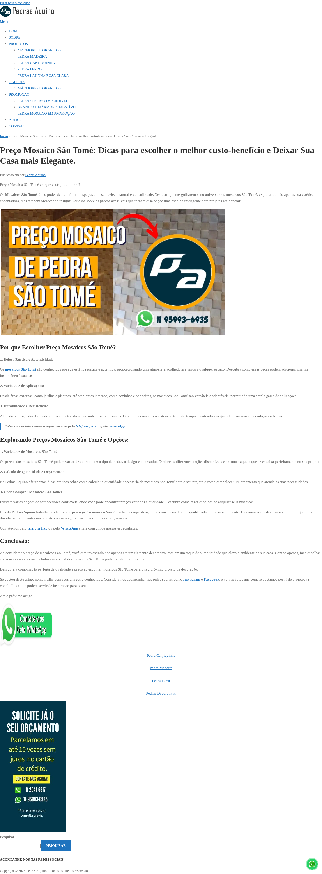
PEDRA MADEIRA (32, 56)
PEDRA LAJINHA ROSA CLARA (43, 75)
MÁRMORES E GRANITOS (39, 50)
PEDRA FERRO (30, 69)
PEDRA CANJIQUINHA (36, 63)
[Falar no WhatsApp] (312, 864)
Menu (4, 21)
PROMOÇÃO (19, 94)
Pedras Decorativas (161, 693)
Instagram (191, 579)
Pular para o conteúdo (15, 3)
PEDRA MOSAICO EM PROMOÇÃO (46, 113)
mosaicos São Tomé (20, 369)
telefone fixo (86, 426)
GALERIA (17, 82)
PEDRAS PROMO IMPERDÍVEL (43, 101)
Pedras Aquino (35, 175)
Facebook (211, 579)
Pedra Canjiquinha (161, 655)
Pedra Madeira (161, 668)
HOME (14, 31)
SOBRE (14, 37)
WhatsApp (69, 528)
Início (4, 136)
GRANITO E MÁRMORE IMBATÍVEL (47, 107)
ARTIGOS (16, 120)
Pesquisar (7, 837)
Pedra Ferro (161, 681)
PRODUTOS (18, 44)
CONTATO (17, 126)
